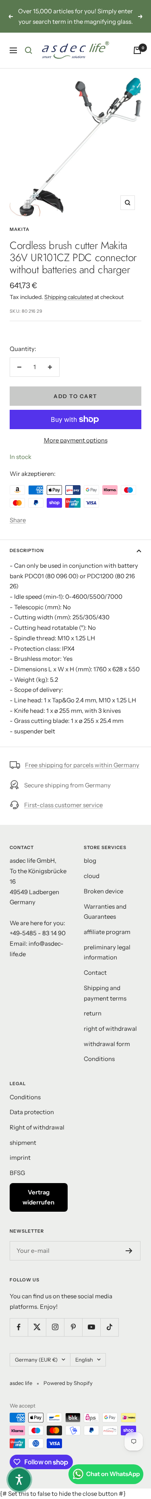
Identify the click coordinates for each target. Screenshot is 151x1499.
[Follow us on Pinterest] (73, 1327)
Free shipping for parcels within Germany (82, 765)
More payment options (76, 440)
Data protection (32, 1112)
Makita (19, 229)
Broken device (103, 891)
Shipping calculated (68, 297)
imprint (20, 1157)
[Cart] (137, 50)
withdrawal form (107, 1044)
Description (27, 550)
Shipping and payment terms (105, 993)
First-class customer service (63, 805)
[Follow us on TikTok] (109, 1327)
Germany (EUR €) (36, 1359)
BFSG (17, 1173)
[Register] (129, 1251)
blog (90, 860)
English (84, 1359)
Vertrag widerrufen (38, 1197)
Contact (95, 972)
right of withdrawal (110, 1028)
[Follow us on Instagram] (55, 1327)
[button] (19, 1480)
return (92, 1013)
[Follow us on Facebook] (19, 1327)
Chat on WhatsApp (113, 1474)
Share (18, 520)
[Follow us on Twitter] (37, 1327)
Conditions (99, 1059)
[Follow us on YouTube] (91, 1327)
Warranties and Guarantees (105, 912)
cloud (91, 876)
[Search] (28, 50)
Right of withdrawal (37, 1127)
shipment (23, 1142)
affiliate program (107, 932)
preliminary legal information (107, 952)
